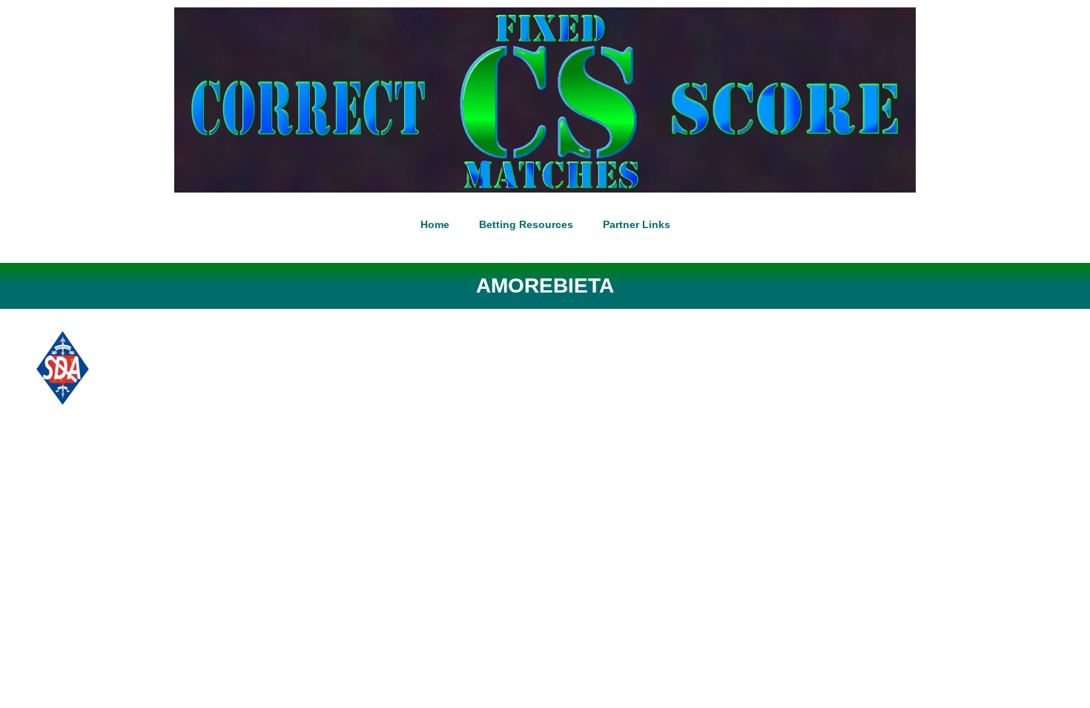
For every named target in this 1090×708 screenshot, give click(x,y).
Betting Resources (526, 224)
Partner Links (636, 224)
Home (434, 224)
